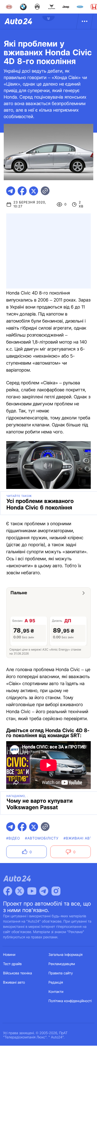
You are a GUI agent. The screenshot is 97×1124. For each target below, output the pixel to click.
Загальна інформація (65, 955)
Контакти (55, 992)
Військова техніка (17, 973)
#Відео (13, 838)
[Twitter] (19, 891)
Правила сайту (60, 973)
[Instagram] (55, 891)
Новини (9, 955)
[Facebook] (7, 891)
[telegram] (10, 190)
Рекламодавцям (61, 964)
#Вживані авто (79, 838)
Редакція (55, 982)
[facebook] (22, 190)
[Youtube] (31, 891)
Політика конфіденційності (70, 1001)
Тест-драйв (12, 964)
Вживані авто (14, 982)
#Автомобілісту (42, 838)
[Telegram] (43, 891)
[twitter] (33, 190)
